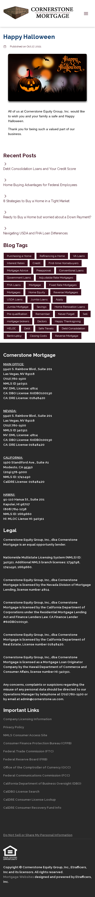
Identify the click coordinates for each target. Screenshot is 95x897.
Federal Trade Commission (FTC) (28, 751)
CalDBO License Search (21, 791)
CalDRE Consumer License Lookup (29, 799)
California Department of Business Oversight (37, 783)
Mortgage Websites (19, 877)
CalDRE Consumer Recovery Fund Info (32, 807)
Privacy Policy (13, 727)
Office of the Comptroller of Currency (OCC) (37, 767)
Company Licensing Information (27, 719)
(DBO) (76, 783)
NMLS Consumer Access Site (25, 735)
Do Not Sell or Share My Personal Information (37, 835)
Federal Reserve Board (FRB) (25, 759)
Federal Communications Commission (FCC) (36, 775)
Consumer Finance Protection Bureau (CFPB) (37, 743)
